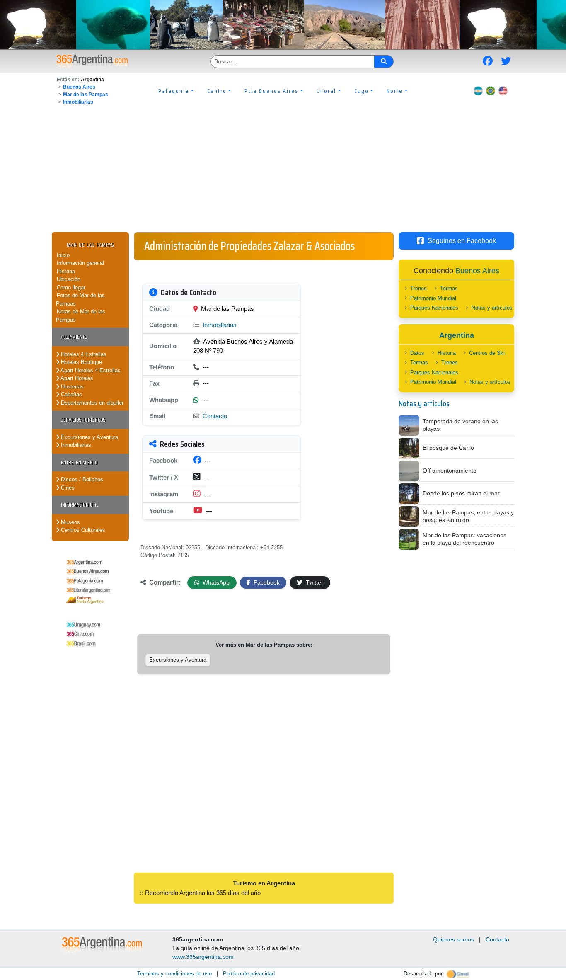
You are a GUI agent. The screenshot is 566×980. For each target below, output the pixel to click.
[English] (503, 91)
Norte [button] (395, 90)
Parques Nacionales (434, 308)
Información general (80, 263)
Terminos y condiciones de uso (174, 973)
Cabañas (70, 394)
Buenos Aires (79, 87)
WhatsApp (215, 582)
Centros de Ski (487, 353)
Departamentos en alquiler (91, 403)
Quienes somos (453, 939)
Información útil (79, 504)
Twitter (313, 582)
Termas (449, 288)
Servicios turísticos (83, 419)
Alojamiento (74, 336)
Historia (66, 271)
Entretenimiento (79, 462)
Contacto (215, 416)
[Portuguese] (491, 91)
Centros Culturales (82, 530)
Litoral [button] (326, 90)
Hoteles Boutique (80, 362)
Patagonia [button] (173, 90)
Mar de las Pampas (85, 94)
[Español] (478, 91)
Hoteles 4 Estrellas (82, 354)
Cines (67, 488)
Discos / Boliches (81, 479)
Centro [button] (217, 90)
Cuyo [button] (361, 90)
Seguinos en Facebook (462, 240)
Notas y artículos (492, 308)
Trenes (418, 288)
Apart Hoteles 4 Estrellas (90, 370)
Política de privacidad (249, 973)
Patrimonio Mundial (433, 298)
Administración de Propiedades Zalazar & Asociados (249, 246)
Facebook (266, 582)
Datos (417, 353)
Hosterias (71, 386)
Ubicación (68, 279)
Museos (69, 522)
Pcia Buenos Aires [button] (271, 90)
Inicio (63, 255)
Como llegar (71, 287)
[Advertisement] (283, 170)
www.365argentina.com (203, 956)
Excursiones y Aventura (88, 437)
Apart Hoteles (76, 378)
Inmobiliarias (78, 102)
